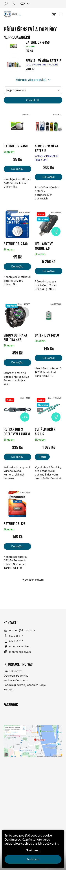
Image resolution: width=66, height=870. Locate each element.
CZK (23, 3)
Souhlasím (33, 859)
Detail (42, 456)
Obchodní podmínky (16, 675)
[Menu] (60, 14)
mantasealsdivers (20, 646)
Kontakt (8, 689)
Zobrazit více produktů (31, 80)
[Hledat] (7, 3)
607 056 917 (16, 635)
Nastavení (33, 850)
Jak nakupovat (13, 671)
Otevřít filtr (33, 100)
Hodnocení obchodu (16, 680)
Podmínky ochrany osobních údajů (25, 685)
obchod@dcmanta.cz (22, 630)
